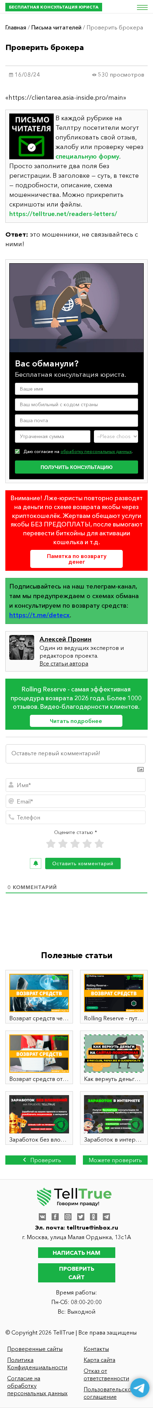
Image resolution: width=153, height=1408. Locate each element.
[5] (99, 843)
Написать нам (76, 1252)
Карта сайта (99, 1359)
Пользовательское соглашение (109, 1393)
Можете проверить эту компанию (115, 1160)
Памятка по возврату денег (76, 558)
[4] (87, 843)
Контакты (96, 1348)
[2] (63, 843)
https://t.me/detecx (39, 615)
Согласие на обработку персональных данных (37, 1386)
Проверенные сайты (35, 1348)
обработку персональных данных (96, 451)
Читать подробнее (76, 720)
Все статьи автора (63, 663)
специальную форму (87, 156)
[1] (51, 843)
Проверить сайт (76, 1273)
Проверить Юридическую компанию (40, 1160)
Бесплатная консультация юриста (54, 7)
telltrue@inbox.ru (92, 1227)
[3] (75, 843)
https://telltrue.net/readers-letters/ (63, 214)
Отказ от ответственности (106, 1374)
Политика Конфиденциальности (37, 1363)
